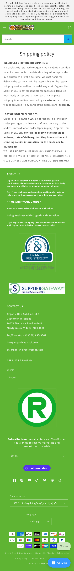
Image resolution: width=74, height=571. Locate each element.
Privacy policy (21, 558)
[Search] (68, 39)
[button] (4, 27)
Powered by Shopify (45, 553)
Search (10, 369)
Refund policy (63, 553)
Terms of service (38, 558)
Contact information (38, 563)
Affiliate (11, 377)
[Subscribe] (63, 456)
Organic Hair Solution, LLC (24, 553)
